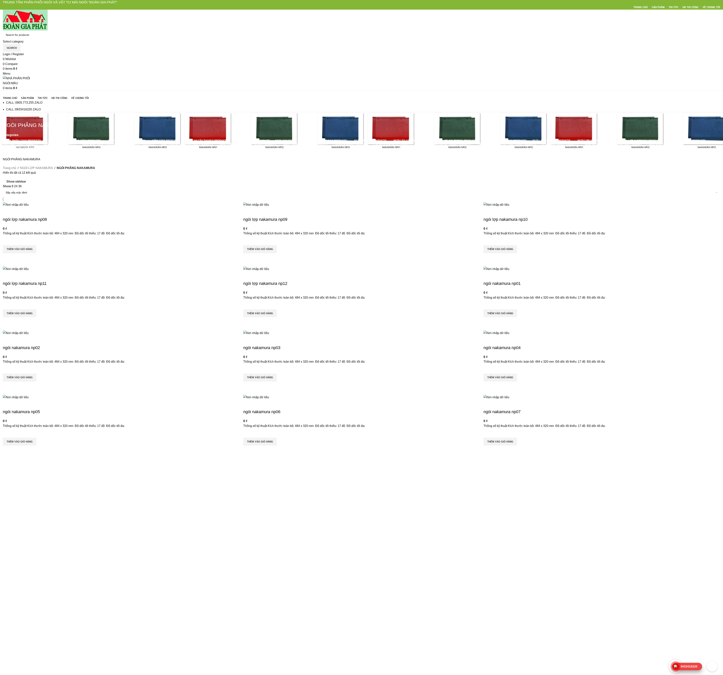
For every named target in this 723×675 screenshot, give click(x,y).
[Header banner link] (361, 337)
